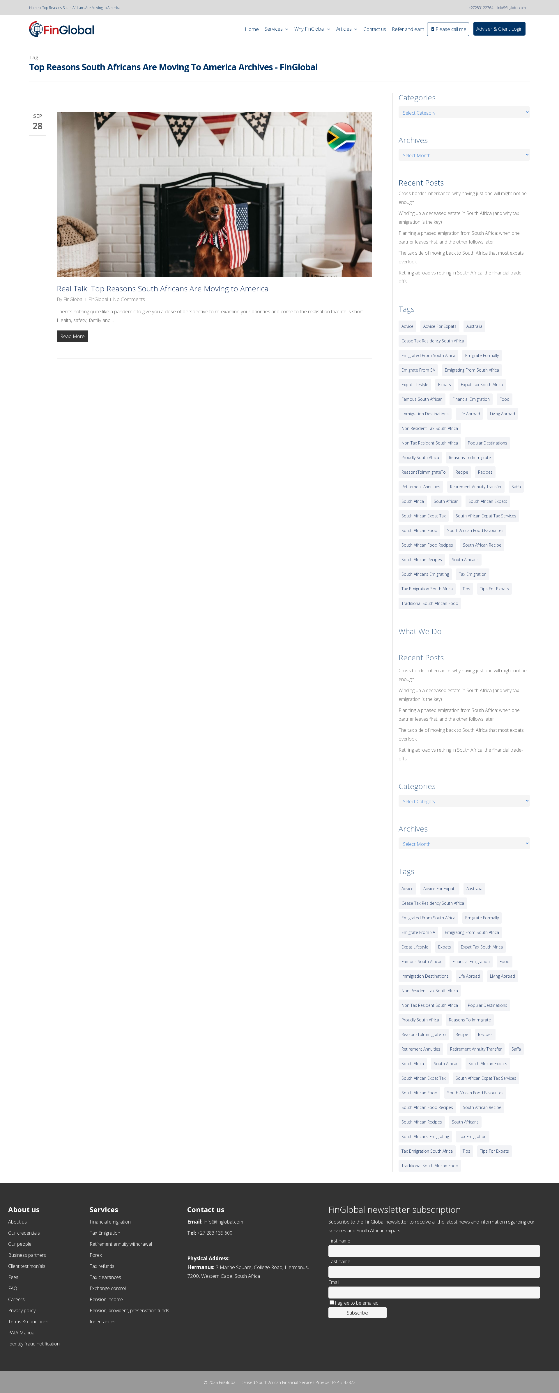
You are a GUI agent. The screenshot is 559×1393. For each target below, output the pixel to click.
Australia (474, 326)
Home (34, 7)
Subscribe (357, 1312)
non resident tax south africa (429, 428)
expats (444, 384)
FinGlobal (73, 299)
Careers (16, 1299)
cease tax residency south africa (432, 341)
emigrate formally (482, 355)
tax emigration (473, 574)
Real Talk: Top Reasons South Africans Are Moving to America (162, 288)
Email (333, 1282)
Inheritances (103, 1321)
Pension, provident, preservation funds (129, 1310)
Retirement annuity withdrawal (121, 1244)
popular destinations (487, 443)
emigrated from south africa (428, 355)
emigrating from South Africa (472, 370)
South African (446, 501)
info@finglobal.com (511, 7)
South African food (419, 530)
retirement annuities (420, 486)
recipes (485, 472)
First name (339, 1241)
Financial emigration (110, 1222)
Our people (19, 1244)
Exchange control (108, 1288)
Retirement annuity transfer (476, 486)
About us (17, 1222)
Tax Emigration (105, 1233)
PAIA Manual (21, 1332)
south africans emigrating (425, 574)
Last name (339, 1261)
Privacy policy (22, 1310)
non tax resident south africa (429, 443)
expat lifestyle (414, 384)
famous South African (422, 399)
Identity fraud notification (34, 1343)
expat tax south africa (482, 384)
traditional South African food (429, 603)
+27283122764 (481, 7)
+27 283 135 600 (214, 1233)
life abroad (469, 413)
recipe (462, 472)
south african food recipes (427, 545)
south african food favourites (475, 530)
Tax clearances (105, 1277)
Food (505, 399)
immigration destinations (425, 413)
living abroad (502, 413)
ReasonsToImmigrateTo (423, 472)
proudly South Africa (420, 457)
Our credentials (24, 1233)
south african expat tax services (486, 516)
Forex (96, 1255)
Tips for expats (494, 589)
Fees (13, 1277)
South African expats (487, 501)
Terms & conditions (28, 1321)
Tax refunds (102, 1266)
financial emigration (471, 399)
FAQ (12, 1288)
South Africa (412, 501)
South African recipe (482, 545)
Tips (466, 589)
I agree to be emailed (356, 1303)
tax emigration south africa (427, 589)
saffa (516, 486)
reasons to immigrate (470, 457)
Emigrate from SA (418, 370)
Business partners (27, 1255)
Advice (407, 326)
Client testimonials (26, 1266)
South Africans (465, 559)
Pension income (106, 1299)
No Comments (129, 299)
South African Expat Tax (423, 516)
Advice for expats (440, 326)
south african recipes (421, 559)
